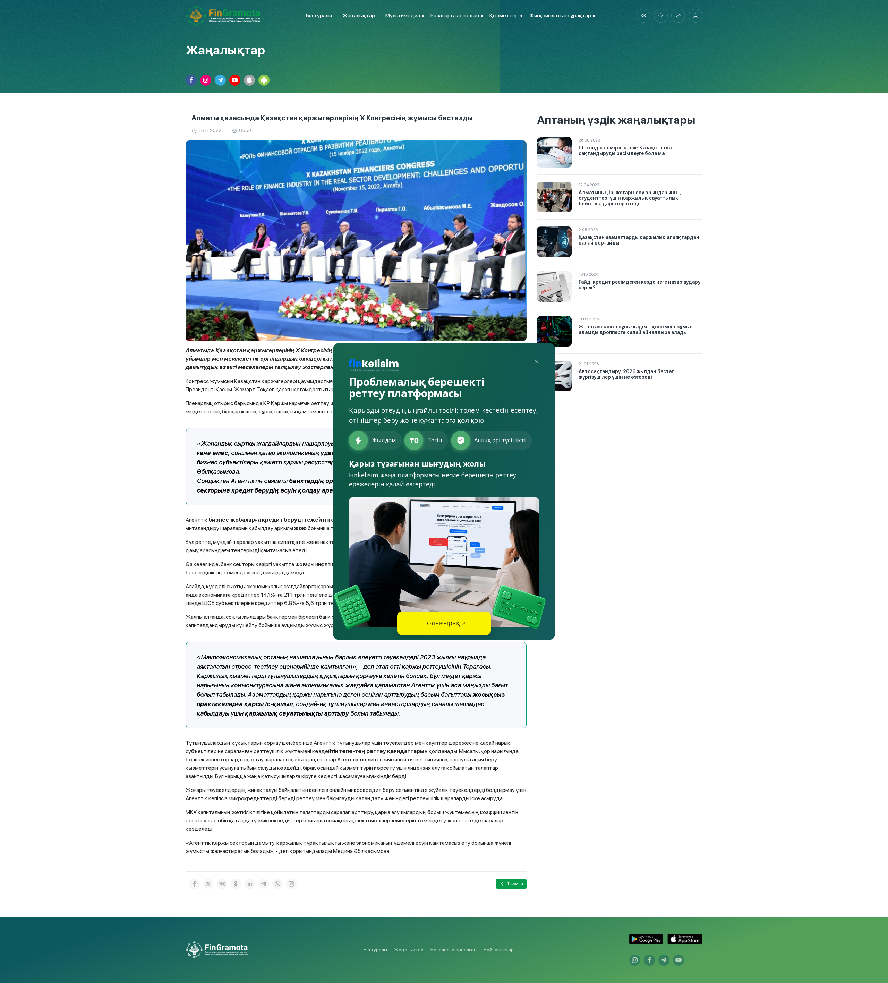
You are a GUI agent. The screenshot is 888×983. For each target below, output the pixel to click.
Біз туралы (319, 15)
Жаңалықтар (358, 15)
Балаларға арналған (453, 949)
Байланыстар (499, 949)
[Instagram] (291, 884)
